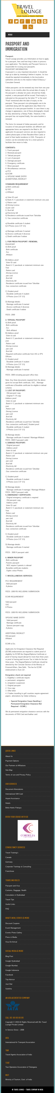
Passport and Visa (12, 886)
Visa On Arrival (11, 942)
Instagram (45, 21)
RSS (25, 27)
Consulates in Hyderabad (15, 895)
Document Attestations (14, 789)
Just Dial (8, 984)
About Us (9, 756)
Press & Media (11, 937)
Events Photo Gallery (13, 933)
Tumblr (39, 21)
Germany (9, 862)
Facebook (10, 21)
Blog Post (9, 956)
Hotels (7, 803)
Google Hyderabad (12, 961)
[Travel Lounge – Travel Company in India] (27, 16)
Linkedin (27, 21)
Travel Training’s (11, 853)
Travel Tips (9, 900)
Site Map (8, 770)
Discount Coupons (12, 923)
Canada (8, 857)
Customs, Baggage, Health (15, 890)
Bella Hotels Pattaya (13, 808)
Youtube (33, 21)
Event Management (13, 928)
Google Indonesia (12, 970)
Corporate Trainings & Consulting (18, 867)
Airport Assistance (12, 798)
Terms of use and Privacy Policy (18, 775)
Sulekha (8, 989)
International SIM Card (14, 794)
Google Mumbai (11, 966)
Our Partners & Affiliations (15, 766)
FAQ (7, 909)
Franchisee (9, 871)
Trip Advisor (10, 980)
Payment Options (12, 761)
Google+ (22, 21)
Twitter (16, 21)
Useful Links (10, 904)
